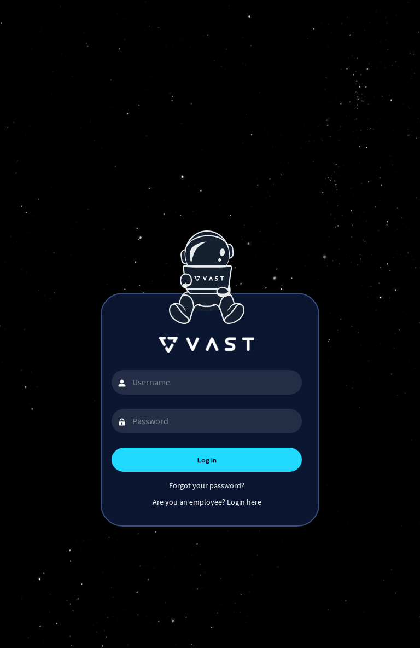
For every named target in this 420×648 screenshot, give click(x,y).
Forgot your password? (206, 485)
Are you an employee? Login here (207, 502)
